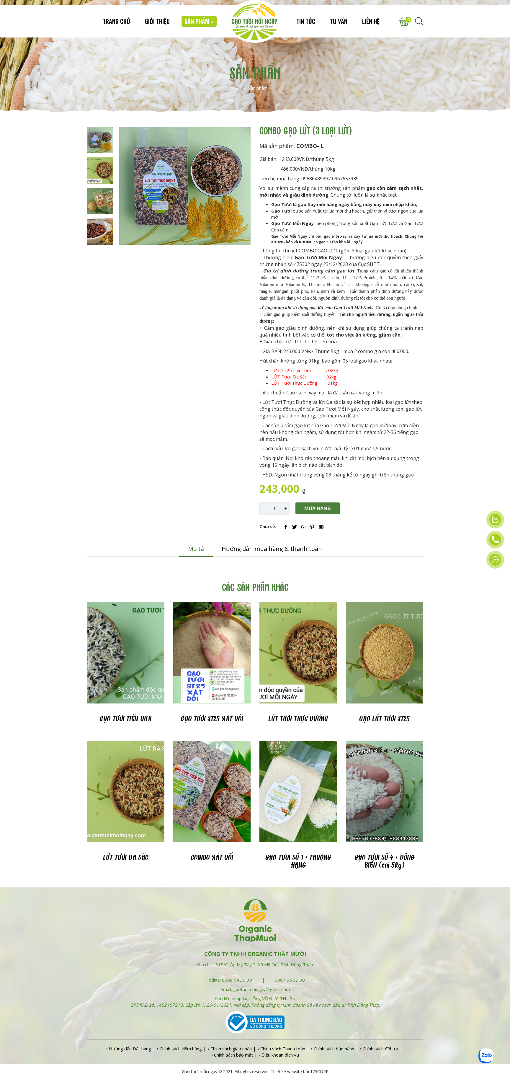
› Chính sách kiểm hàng (179, 1049)
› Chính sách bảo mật (232, 1055)
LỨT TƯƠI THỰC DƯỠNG (298, 719)
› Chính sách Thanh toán (281, 1049)
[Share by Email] (321, 527)
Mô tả (196, 549)
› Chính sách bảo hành (332, 1049)
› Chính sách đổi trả (379, 1049)
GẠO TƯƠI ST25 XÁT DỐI (212, 719)
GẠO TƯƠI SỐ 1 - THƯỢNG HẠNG (298, 861)
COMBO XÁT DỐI (212, 857)
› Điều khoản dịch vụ (279, 1055)
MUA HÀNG (317, 508)
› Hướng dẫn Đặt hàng (128, 1049)
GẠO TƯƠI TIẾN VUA (125, 719)
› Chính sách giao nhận (230, 1049)
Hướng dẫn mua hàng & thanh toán (272, 549)
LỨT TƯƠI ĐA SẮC (125, 857)
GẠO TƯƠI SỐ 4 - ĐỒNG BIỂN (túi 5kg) (384, 861)
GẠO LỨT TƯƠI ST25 (384, 719)
